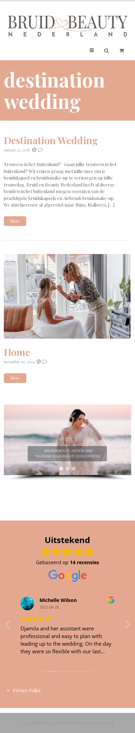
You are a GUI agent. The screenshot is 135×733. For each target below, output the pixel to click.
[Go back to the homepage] (68, 26)
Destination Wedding (51, 140)
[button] (12, 440)
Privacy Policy (27, 690)
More (15, 221)
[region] (68, 442)
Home (17, 352)
